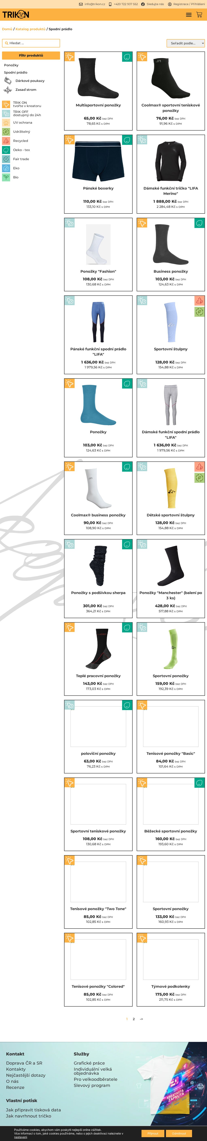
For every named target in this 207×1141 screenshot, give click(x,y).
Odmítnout (179, 1133)
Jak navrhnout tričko (28, 1115)
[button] (188, 14)
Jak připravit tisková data (33, 1109)
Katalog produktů (30, 29)
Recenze (15, 1087)
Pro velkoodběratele (95, 1079)
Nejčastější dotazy (25, 1075)
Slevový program (92, 1085)
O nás (12, 1081)
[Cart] (199, 15)
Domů (7, 29)
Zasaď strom (26, 90)
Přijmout (153, 1133)
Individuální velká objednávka (93, 1071)
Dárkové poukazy (30, 81)
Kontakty (16, 1069)
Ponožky (11, 65)
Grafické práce (89, 1063)
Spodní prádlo (15, 72)
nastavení (20, 1137)
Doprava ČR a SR (24, 1063)
